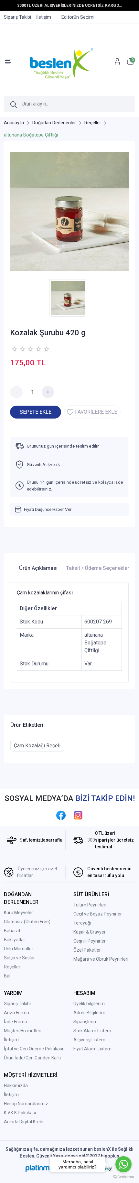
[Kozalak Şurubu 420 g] (69, 211)
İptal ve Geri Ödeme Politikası (33, 1048)
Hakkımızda (16, 1085)
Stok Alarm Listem (92, 1030)
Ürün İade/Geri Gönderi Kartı (32, 1057)
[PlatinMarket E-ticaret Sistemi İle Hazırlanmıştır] (46, 1168)
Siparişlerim (85, 1021)
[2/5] (18, 349)
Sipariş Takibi (17, 1003)
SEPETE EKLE (35, 412)
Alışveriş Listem (89, 1039)
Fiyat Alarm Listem (92, 1048)
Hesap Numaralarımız (26, 1103)
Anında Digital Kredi (23, 1121)
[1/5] (14, 349)
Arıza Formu (16, 1012)
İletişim (11, 1039)
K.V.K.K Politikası (20, 1112)
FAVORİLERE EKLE (96, 412)
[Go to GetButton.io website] (123, 1176)
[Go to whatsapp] (123, 1164)
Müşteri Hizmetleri (22, 1030)
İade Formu (15, 1021)
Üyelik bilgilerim (89, 1003)
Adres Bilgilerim (89, 1012)
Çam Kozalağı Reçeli (37, 746)
